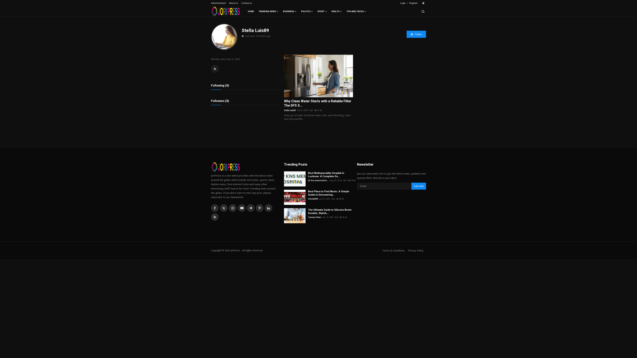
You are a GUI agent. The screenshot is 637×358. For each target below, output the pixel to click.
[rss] (215, 217)
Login (403, 2)
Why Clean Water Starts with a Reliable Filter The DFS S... (317, 103)
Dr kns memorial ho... (318, 180)
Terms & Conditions (393, 250)
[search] (423, 11)
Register (413, 2)
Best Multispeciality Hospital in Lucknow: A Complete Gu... (326, 175)
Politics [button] (305, 11)
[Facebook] (215, 208)
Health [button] (335, 11)
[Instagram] (233, 208)
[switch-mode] (423, 3)
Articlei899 (313, 198)
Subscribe (419, 186)
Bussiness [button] (288, 11)
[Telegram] (250, 208)
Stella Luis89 (290, 110)
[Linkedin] (268, 208)
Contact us (246, 2)
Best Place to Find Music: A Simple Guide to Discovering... (328, 193)
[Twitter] (224, 208)
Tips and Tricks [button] (355, 11)
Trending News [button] (267, 11)
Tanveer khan (314, 217)
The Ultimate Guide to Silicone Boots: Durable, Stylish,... (330, 211)
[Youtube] (242, 208)
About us (233, 2)
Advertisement (218, 2)
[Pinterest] (259, 208)
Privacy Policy (416, 250)
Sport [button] (321, 11)
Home (251, 11)
